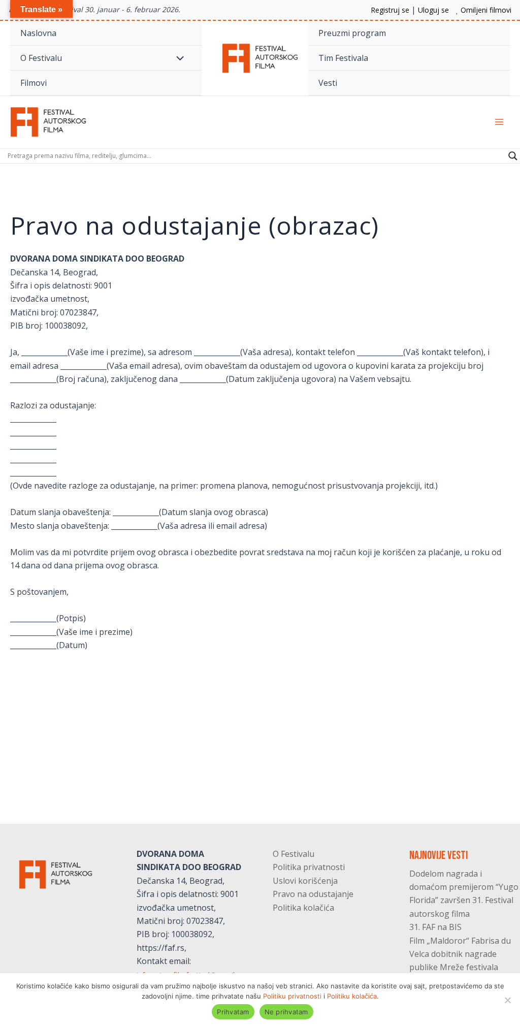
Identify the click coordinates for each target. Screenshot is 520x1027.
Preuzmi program (352, 33)
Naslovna (38, 33)
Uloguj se (433, 10)
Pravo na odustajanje (313, 894)
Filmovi (33, 82)
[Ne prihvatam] (507, 1000)
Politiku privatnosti (292, 996)
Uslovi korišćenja (305, 880)
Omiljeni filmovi (486, 10)
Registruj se (390, 10)
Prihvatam (233, 1012)
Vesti (327, 82)
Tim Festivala (343, 57)
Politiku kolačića (352, 996)
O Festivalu (41, 57)
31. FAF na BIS (435, 927)
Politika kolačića (303, 907)
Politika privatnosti (309, 867)
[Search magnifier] (513, 156)
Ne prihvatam (286, 1012)
